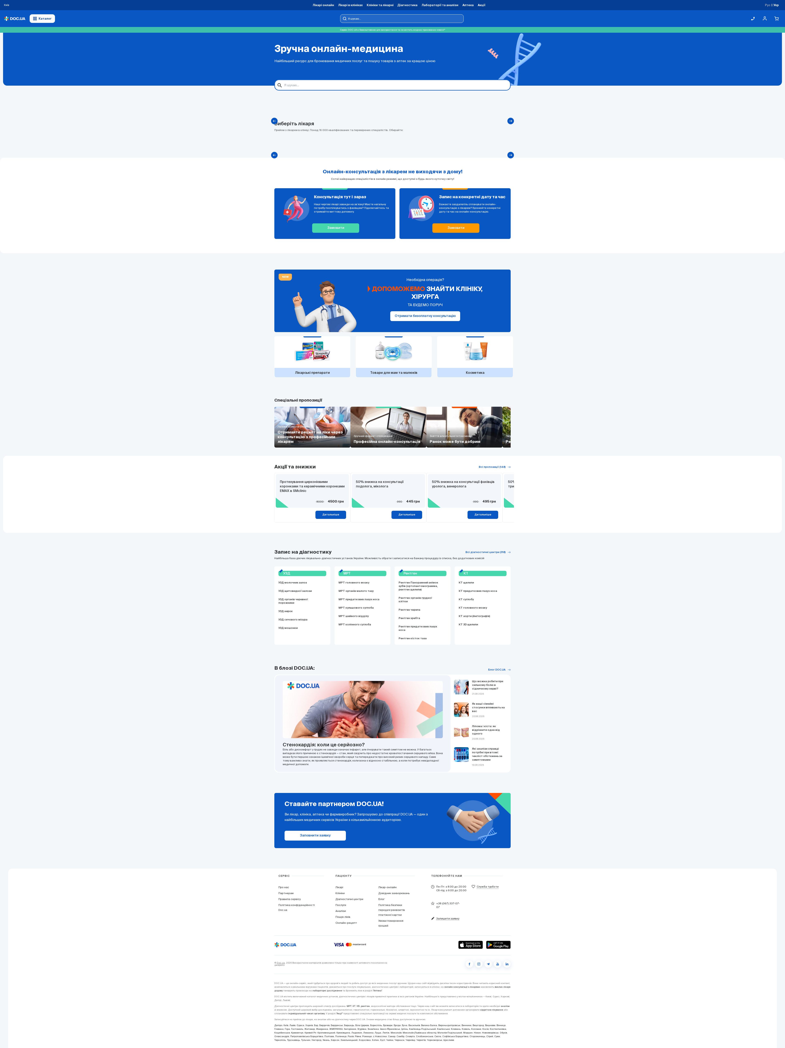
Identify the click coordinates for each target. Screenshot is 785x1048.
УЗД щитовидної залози (295, 591)
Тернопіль (280, 1040)
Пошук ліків (342, 916)
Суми (497, 1036)
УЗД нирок (285, 611)
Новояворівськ (490, 1032)
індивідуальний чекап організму (306, 1013)
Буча (404, 1025)
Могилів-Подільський (449, 1032)
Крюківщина (343, 1032)
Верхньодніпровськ (449, 1025)
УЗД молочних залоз (292, 582)
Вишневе (490, 1025)
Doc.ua (281, 963)
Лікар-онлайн (387, 887)
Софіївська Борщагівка (455, 1036)
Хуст (382, 1040)
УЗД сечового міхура (292, 619)
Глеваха (279, 1029)
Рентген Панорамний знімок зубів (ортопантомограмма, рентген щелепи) (418, 586)
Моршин (468, 1032)
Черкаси (399, 1040)
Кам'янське (443, 1029)
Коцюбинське (282, 1032)
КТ (354, 1006)
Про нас (283, 887)
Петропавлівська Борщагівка (306, 1036)
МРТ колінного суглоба (355, 624)
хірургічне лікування (491, 1010)
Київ (286, 1025)
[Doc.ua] (14, 18)
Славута (410, 1036)
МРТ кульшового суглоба (356, 608)
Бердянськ (337, 1025)
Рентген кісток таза (413, 638)
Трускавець (293, 1040)
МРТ (349, 1006)
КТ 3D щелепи (468, 624)
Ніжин (477, 1032)
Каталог (45, 18)
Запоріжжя (350, 1029)
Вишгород (478, 1025)
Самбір (400, 1036)
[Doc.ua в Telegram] (488, 964)
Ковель (466, 1029)
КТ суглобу (466, 599)
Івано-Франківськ (390, 1029)
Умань (326, 1040)
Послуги (340, 905)
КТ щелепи (466, 582)
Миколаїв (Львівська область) (419, 1032)
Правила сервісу (289, 899)
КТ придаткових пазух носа (478, 591)
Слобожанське (424, 1036)
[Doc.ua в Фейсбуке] (469, 964)
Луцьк (378, 1032)
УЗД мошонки (288, 628)
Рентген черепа (409, 610)
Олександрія (281, 1036)
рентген (365, 1006)
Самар (391, 1036)
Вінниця (501, 1025)
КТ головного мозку (473, 608)
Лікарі (339, 887)
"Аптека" (377, 990)
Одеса (300, 1025)
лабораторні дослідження (327, 990)
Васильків (414, 1025)
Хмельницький (349, 1040)
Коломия (476, 1029)
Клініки (340, 893)
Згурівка (361, 1029)
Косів (485, 1029)
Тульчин (305, 1040)
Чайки (389, 1040)
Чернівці (410, 1040)
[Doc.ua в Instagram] (478, 964)
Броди (397, 1025)
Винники (466, 1025)
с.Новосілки (380, 1036)
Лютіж (385, 1032)
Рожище (367, 1036)
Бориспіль (376, 1025)
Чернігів (421, 1040)
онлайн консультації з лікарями (462, 987)
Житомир (309, 1029)
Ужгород (316, 1040)
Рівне (358, 1036)
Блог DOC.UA (497, 669)
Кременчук (297, 1032)
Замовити (335, 228)
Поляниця (341, 1036)
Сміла (437, 1036)
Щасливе (448, 1040)
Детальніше (330, 514)
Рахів (351, 1036)
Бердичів (324, 1025)
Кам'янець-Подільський (422, 1029)
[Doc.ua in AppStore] (470, 945)
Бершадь (349, 1025)
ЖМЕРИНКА (336, 1029)
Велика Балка (429, 1025)
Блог (381, 899)
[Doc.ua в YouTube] (497, 964)
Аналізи (340, 911)
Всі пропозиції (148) (492, 467)
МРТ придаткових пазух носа (359, 599)
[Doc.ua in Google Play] (498, 945)
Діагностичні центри (349, 899)
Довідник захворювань (394, 893)
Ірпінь (404, 1029)
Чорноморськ (434, 1040)
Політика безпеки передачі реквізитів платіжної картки (391, 910)
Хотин (375, 1040)
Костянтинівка (498, 1029)
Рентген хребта (409, 618)
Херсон (335, 1040)
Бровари (387, 1025)
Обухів (503, 1032)
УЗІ (358, 1006)
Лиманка (368, 1032)
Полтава (329, 1036)
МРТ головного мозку (354, 582)
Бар (316, 1025)
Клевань (456, 1029)
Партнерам (286, 893)
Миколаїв (396, 1032)
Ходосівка (365, 1040)
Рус (767, 5)
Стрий (489, 1036)
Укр (776, 5)
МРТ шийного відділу (354, 616)
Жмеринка (322, 1029)
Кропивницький (326, 1032)
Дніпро (278, 1025)
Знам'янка (373, 1029)
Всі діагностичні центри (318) (485, 552)
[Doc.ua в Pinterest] (507, 964)
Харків (309, 1025)
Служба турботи (488, 886)
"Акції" (339, 1013)
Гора (287, 1029)
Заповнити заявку (315, 835)
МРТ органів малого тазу (356, 591)
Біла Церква (362, 1025)
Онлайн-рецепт (346, 922)
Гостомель (297, 1029)
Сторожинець (477, 1036)
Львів (292, 1025)
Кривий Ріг (310, 1032)
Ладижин (356, 1032)
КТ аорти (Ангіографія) (474, 616)
